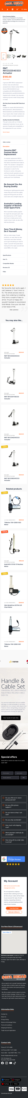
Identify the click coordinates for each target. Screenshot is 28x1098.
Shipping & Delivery (6, 1027)
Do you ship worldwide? (13, 820)
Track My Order (14, 908)
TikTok (16, 1084)
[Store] (12, 9)
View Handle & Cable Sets (11, 718)
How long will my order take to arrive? (14, 841)
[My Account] (7, 9)
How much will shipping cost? (13, 826)
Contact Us (4, 1014)
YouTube (6, 1084)
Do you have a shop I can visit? (13, 813)
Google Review (14, 859)
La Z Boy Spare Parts (9, 520)
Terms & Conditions (6, 1025)
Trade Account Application (8, 1030)
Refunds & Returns (14, 912)
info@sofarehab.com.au (10, 1055)
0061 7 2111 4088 (12, 1050)
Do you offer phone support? (11, 806)
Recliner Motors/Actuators (10, 65)
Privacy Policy (5, 1019)
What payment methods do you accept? (14, 834)
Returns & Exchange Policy (8, 1022)
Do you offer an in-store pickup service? (13, 799)
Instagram (17, 1080)
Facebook (6, 1080)
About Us (3, 1017)
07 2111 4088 (8, 1047)
